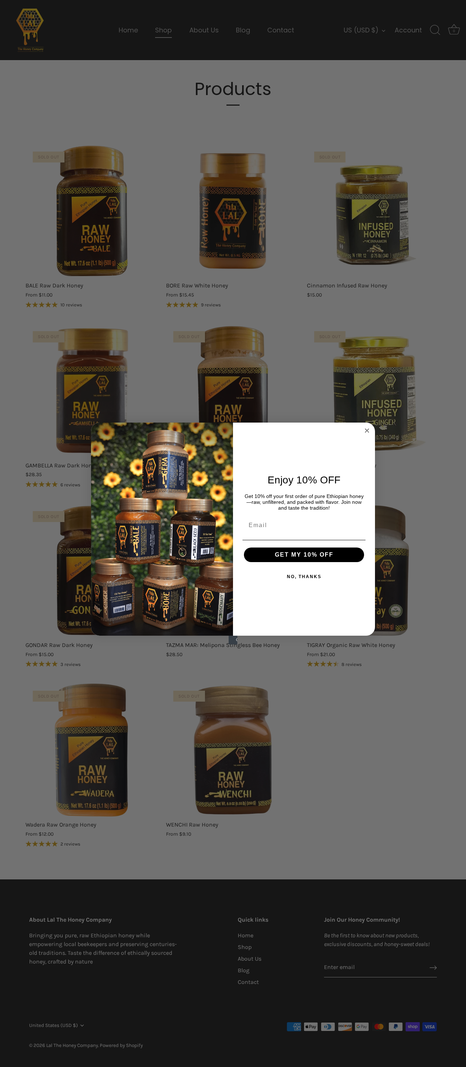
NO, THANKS (304, 576)
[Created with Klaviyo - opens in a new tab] (233, 640)
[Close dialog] (367, 430)
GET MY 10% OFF (304, 555)
